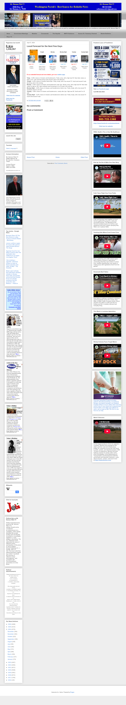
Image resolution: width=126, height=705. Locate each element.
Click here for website (13, 95)
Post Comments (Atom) (61, 163)
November (11, 634)
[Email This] (45, 101)
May (9, 649)
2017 (9, 677)
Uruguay (19, 417)
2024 (9, 629)
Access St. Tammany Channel (87, 33)
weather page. (61, 74)
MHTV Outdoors (69, 33)
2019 (9, 672)
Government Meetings (21, 33)
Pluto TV (9, 37)
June (9, 646)
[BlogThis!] (47, 101)
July (9, 644)
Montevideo (17, 426)
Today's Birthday (10, 478)
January (10, 659)
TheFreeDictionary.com (11, 356)
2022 (9, 665)
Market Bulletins (106, 33)
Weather (34, 33)
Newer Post (30, 157)
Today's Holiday (9, 431)
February (10, 656)
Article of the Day (10, 398)
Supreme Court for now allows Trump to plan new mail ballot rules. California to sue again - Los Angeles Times (13, 254)
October (10, 636)
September (11, 639)
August (10, 641)
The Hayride (56, 33)
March (10, 654)
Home (58, 157)
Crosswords (45, 33)
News (8, 33)
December (11, 631)
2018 (9, 675)
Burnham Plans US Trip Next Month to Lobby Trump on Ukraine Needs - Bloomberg (13, 238)
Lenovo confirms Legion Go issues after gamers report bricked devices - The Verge (13, 245)
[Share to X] (49, 101)
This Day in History (10, 355)
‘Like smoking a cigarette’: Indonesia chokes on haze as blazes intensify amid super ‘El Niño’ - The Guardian (12, 264)
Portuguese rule (13, 419)
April (9, 651)
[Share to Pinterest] (52, 101)
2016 (9, 680)
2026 (9, 624)
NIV (19, 304)
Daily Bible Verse (13, 290)
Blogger (72, 692)
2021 (9, 667)
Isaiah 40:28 (13, 304)
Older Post (84, 157)
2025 (9, 627)
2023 (9, 662)
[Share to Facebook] (51, 101)
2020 (9, 670)
